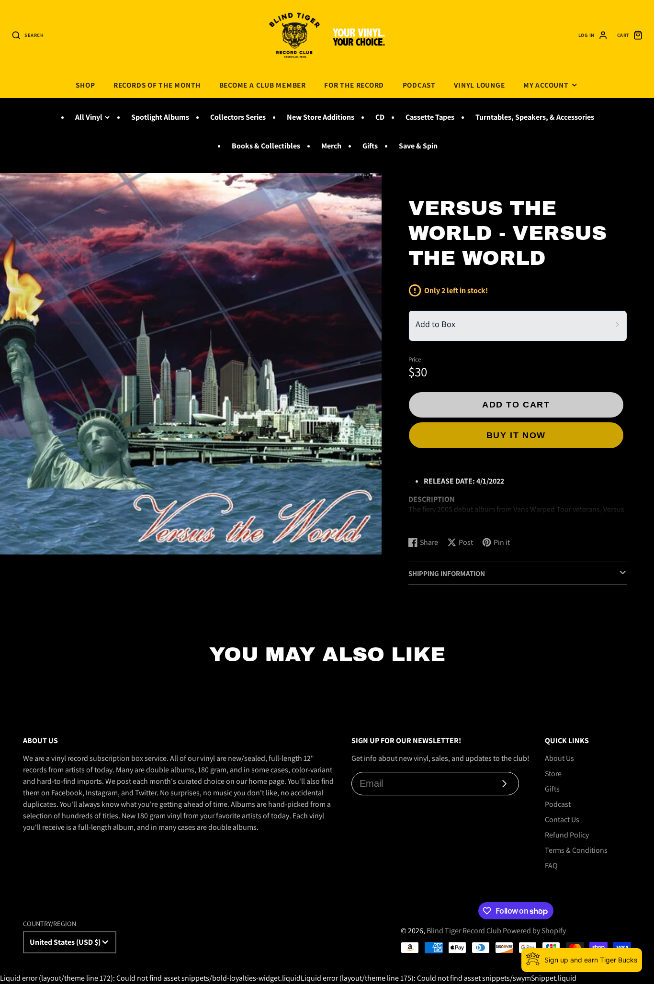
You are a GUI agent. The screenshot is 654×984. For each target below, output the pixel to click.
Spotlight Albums (160, 117)
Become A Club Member (262, 85)
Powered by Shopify (534, 931)
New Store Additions (320, 117)
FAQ (551, 865)
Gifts (370, 146)
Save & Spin (418, 146)
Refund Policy (567, 835)
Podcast (419, 85)
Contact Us (562, 819)
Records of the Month (157, 85)
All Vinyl (88, 117)
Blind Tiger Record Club (464, 931)
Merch (331, 146)
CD (379, 117)
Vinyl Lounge (479, 85)
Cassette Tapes (430, 117)
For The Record (354, 85)
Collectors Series (238, 117)
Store (553, 774)
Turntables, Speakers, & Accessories (534, 117)
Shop (85, 85)
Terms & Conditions (576, 850)
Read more (427, 519)
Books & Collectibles (266, 146)
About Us (559, 758)
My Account (546, 85)
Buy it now (516, 435)
